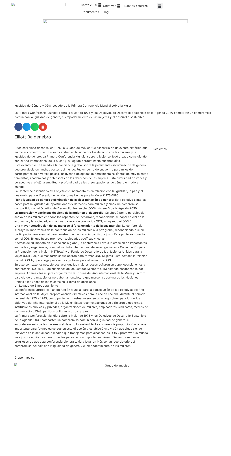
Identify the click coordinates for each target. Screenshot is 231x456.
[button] (90, 5)
